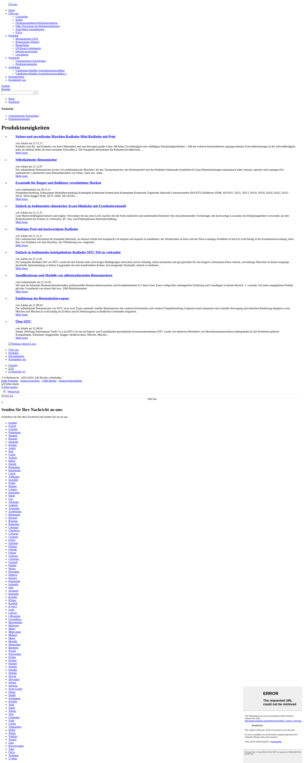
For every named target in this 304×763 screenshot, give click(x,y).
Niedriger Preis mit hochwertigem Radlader (46, 229)
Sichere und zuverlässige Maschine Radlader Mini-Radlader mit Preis (65, 136)
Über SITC (23, 321)
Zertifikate (14, 67)
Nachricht (13, 57)
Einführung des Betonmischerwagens (42, 298)
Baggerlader (22, 45)
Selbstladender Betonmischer (36, 160)
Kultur (19, 19)
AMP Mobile (49, 380)
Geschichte (21, 16)
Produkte (13, 35)
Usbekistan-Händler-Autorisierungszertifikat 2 (41, 73)
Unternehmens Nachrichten (30, 60)
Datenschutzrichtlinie (70, 380)
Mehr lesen (21, 152)
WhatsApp (13, 391)
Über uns (13, 13)
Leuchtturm (21, 54)
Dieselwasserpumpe (26, 51)
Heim (11, 10)
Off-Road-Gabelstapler (28, 48)
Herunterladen (16, 76)
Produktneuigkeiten (26, 64)
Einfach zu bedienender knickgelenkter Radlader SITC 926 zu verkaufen (68, 252)
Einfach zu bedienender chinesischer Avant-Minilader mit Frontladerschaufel (70, 206)
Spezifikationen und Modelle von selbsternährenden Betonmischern (63, 275)
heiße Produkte (9, 380)
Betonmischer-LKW (26, 38)
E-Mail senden (9, 387)
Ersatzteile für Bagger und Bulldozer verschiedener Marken (58, 183)
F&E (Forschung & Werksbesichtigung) (37, 26)
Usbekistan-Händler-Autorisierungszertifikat (40, 70)
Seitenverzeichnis (30, 380)
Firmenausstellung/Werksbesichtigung (36, 22)
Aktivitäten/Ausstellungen (29, 29)
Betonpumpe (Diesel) (27, 41)
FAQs (18, 32)
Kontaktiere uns (17, 79)
